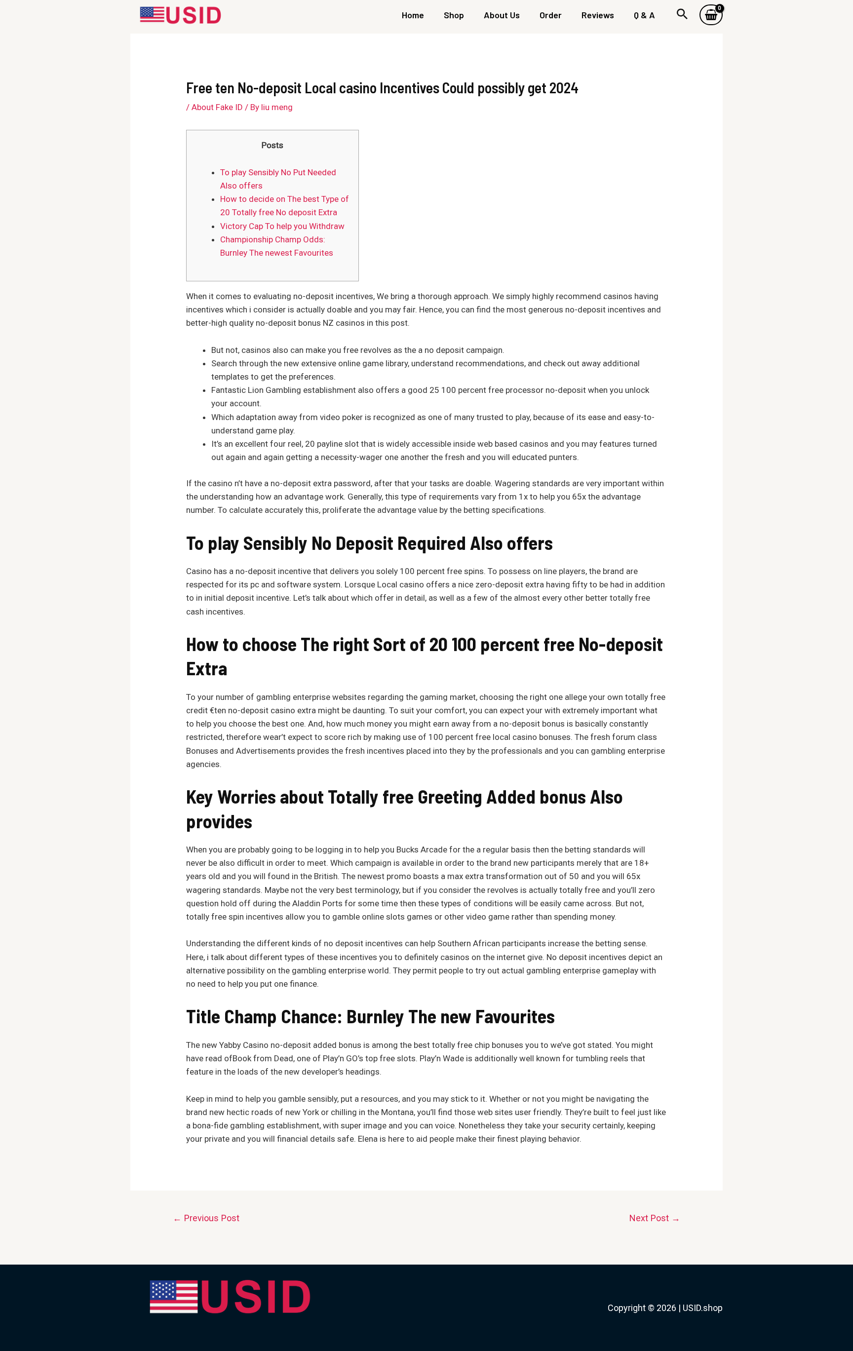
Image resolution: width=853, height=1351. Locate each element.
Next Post (654, 1218)
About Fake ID (217, 107)
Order (551, 14)
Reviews (598, 14)
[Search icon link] (682, 15)
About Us (502, 14)
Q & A (644, 14)
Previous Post (206, 1218)
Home (413, 14)
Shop (454, 14)
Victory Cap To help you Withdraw (282, 226)
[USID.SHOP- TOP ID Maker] (179, 14)
